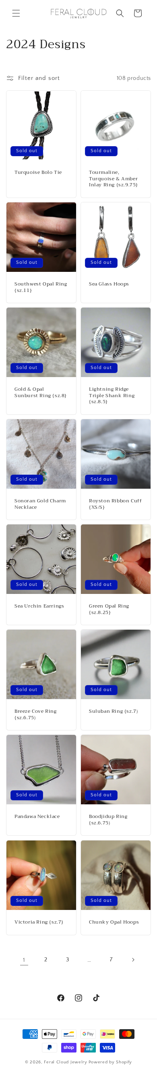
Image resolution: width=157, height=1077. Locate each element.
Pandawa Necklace (37, 817)
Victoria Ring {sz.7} (39, 922)
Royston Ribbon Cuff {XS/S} (115, 504)
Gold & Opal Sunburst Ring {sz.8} (40, 392)
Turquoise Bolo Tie (38, 172)
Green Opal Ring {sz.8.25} (109, 609)
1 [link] (24, 960)
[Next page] (133, 960)
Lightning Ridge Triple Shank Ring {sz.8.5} (111, 395)
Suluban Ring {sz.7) (113, 711)
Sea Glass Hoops (109, 284)
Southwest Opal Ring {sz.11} (40, 287)
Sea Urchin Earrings (39, 606)
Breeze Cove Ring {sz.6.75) (35, 714)
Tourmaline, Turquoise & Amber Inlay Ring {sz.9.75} (113, 178)
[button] (16, 13)
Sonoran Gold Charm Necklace (40, 504)
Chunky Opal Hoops (114, 922)
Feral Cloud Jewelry (65, 1062)
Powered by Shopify (110, 1062)
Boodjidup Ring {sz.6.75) (108, 820)
